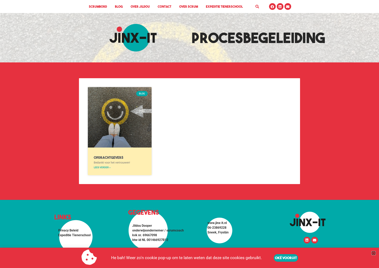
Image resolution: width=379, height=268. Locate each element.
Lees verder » (102, 167)
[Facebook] (272, 6)
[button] (257, 6)
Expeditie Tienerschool (224, 6)
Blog (119, 6)
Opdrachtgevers (108, 157)
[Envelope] (287, 6)
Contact (164, 6)
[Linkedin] (280, 6)
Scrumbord (98, 6)
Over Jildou (140, 6)
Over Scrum (188, 6)
